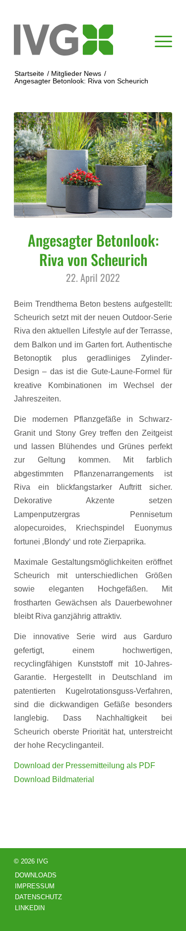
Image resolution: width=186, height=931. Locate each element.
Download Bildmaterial (54, 779)
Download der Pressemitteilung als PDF (84, 765)
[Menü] (158, 40)
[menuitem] (158, 40)
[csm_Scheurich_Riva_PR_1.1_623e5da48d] (93, 165)
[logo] (77, 40)
